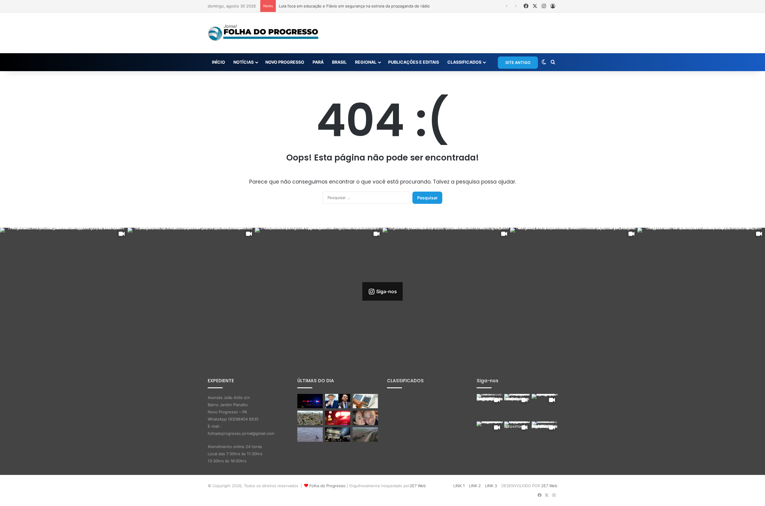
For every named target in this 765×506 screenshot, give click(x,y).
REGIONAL (366, 62)
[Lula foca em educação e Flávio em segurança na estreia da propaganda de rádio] (338, 401)
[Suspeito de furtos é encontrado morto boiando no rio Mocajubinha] (338, 418)
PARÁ (318, 62)
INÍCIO (218, 62)
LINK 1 (459, 485)
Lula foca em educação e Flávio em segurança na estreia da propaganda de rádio (354, 6)
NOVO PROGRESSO (284, 62)
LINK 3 (491, 485)
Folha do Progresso (327, 485)
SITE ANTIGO (517, 62)
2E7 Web (418, 485)
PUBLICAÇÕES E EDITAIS (413, 62)
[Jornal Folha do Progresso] (263, 33)
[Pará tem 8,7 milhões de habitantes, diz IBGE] (310, 418)
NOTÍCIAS (243, 62)
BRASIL (339, 62)
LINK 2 (475, 485)
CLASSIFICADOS (464, 62)
